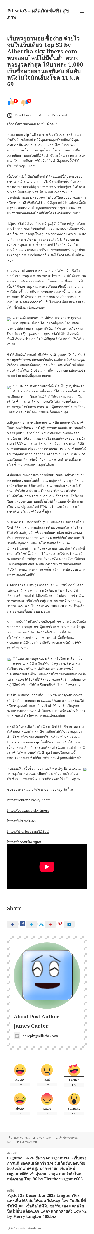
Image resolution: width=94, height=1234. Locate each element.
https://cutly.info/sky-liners (28, 810)
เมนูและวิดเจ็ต (82, 13)
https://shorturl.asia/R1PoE (28, 831)
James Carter (31, 1025)
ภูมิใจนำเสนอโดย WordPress (24, 1228)
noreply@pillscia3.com (40, 1036)
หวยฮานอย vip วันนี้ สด (24, 134)
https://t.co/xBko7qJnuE (25, 842)
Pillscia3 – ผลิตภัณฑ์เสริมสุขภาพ (38, 13)
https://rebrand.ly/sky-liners (28, 800)
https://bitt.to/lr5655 (22, 821)
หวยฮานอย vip (28, 1142)
